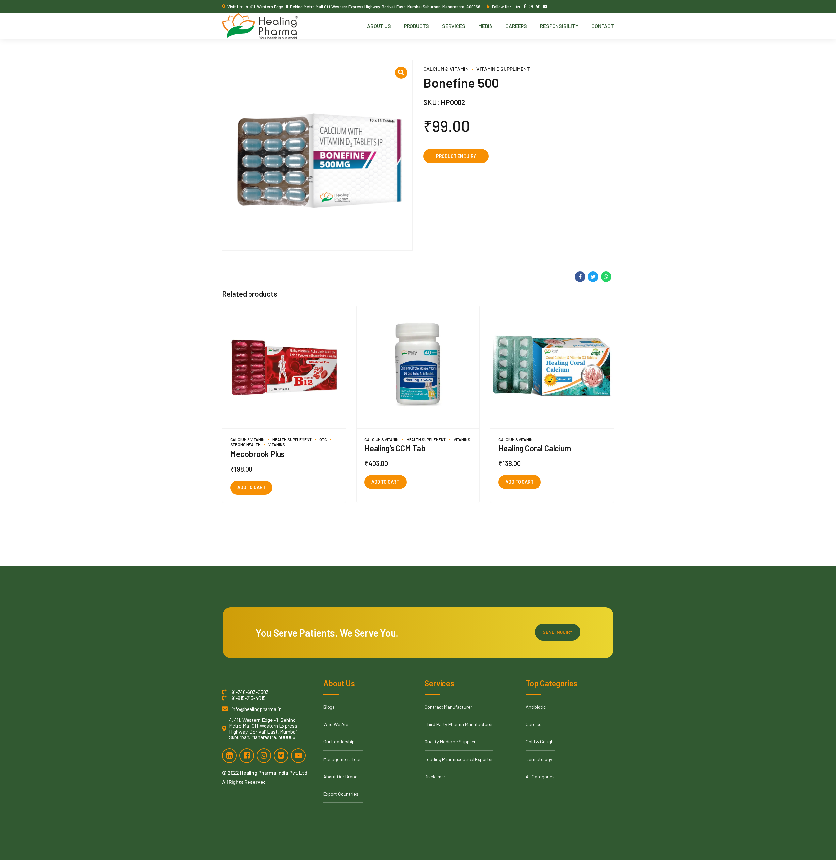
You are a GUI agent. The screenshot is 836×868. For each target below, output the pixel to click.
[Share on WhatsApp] (606, 276)
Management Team (343, 759)
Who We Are (335, 724)
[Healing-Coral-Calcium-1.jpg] (552, 367)
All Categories (540, 776)
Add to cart (251, 487)
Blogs (329, 707)
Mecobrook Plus (257, 453)
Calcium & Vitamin (446, 69)
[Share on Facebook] (580, 276)
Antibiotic (536, 707)
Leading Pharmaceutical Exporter (459, 759)
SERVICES (453, 26)
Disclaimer (435, 776)
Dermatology (539, 759)
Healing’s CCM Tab (395, 448)
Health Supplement (292, 439)
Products (416, 26)
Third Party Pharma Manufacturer (459, 724)
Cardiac (533, 724)
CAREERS (516, 26)
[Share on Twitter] (593, 276)
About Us (379, 26)
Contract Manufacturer (448, 707)
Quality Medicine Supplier (450, 741)
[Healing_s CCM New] (418, 367)
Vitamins (276, 444)
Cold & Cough (540, 741)
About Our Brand (340, 776)
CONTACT (602, 26)
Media (485, 26)
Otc (323, 439)
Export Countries (340, 794)
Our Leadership (339, 741)
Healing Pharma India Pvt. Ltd (273, 772)
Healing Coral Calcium (534, 448)
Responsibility (559, 26)
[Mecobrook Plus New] (284, 367)
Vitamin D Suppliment (503, 69)
